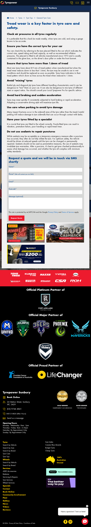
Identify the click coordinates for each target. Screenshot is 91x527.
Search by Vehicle (9, 445)
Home (11, 18)
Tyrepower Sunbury (47, 8)
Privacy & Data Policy (16, 523)
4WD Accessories (9, 471)
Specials (6, 486)
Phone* (21, 174)
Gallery (6, 501)
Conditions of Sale (29, 523)
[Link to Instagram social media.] (70, 522)
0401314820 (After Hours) (16, 414)
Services (6, 468)
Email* (11, 181)
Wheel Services (9, 483)
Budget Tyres (50, 448)
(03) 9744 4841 (14, 409)
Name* (11, 167)
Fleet (5, 498)
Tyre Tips (6, 456)
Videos (6, 507)
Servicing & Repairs (10, 477)
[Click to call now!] (71, 3)
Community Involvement (14, 495)
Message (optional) (16, 196)
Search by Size (8, 448)
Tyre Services (8, 480)
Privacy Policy (53, 212)
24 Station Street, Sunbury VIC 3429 (18, 403)
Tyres (5, 442)
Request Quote (16, 218)
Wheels (6, 459)
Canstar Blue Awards (53, 445)
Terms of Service (68, 212)
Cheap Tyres (50, 451)
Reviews (7, 510)
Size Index (49, 442)
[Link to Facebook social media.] (65, 522)
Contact (6, 489)
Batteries (6, 474)
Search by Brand (9, 451)
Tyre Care (6, 454)
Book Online (8, 492)
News (5, 504)
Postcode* (12, 189)
